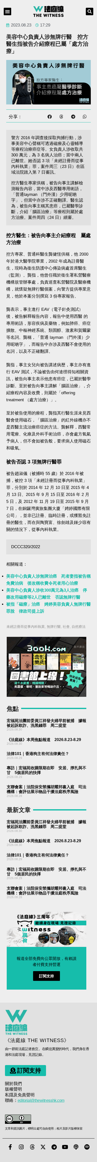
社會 (66, 627)
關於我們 (13, 1083)
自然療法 (79, 627)
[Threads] (32, 1147)
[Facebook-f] (10, 1147)
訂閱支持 (46, 976)
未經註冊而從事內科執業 (25, 627)
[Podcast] (75, 1147)
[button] (7, 11)
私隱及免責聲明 (20, 1095)
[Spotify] (86, 1147)
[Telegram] (53, 1147)
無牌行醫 (54, 627)
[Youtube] (64, 1147)
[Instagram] (21, 1147)
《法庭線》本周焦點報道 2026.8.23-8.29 (44, 740)
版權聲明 (13, 1089)
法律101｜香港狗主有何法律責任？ (38, 754)
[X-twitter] (43, 1147)
